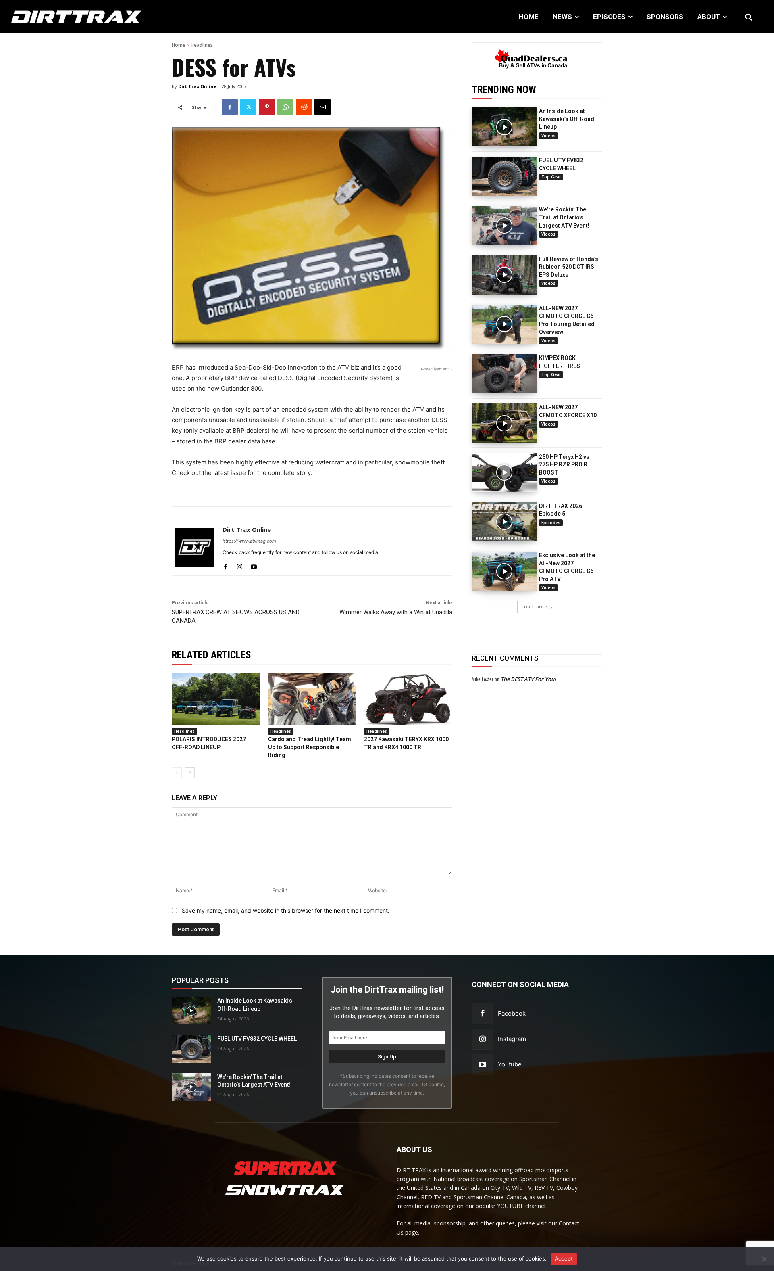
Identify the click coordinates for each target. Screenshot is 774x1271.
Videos (548, 135)
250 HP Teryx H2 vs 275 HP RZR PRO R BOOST (564, 465)
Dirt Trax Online (197, 86)
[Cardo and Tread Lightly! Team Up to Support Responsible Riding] (312, 699)
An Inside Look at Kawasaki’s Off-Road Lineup (566, 119)
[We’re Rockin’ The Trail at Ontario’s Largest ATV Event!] (504, 225)
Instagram (512, 1039)
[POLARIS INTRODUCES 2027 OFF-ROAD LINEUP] (216, 699)
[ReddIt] (304, 107)
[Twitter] (248, 107)
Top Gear (551, 177)
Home (178, 45)
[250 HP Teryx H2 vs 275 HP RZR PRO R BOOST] (504, 472)
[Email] (322, 107)
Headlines (202, 45)
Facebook (512, 1013)
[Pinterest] (267, 107)
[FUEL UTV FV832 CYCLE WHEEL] (504, 176)
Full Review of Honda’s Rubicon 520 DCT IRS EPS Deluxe (568, 267)
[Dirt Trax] (79, 16)
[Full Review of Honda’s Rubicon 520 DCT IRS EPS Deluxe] (504, 275)
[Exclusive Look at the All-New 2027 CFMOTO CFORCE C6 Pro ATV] (504, 571)
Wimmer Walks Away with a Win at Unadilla (395, 612)
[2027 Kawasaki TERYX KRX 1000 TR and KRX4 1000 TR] (408, 699)
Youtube (510, 1064)
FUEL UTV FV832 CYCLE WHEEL (257, 1038)
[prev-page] (177, 772)
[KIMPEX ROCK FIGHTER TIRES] (504, 373)
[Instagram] (240, 565)
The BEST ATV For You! (528, 679)
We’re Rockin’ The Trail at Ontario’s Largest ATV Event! (564, 217)
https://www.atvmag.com (249, 541)
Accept (564, 1258)
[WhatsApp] (285, 107)
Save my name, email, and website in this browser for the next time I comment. (285, 910)
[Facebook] (230, 107)
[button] (748, 17)
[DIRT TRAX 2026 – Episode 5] (504, 521)
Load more (534, 606)
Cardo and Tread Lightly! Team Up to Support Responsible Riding (309, 747)
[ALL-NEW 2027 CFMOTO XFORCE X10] (504, 423)
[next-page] (190, 772)
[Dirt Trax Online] (194, 547)
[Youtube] (254, 565)
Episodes (550, 522)
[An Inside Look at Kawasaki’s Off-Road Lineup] (504, 126)
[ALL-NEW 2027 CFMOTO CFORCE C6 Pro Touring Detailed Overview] (504, 324)
